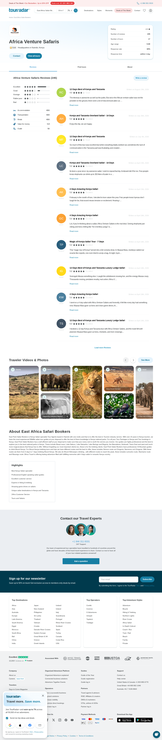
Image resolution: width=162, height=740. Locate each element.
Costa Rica (60, 640)
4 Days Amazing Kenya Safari (84, 189)
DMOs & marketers (88, 700)
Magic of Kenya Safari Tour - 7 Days (87, 241)
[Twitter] (53, 720)
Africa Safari (127, 623)
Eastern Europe (40, 633)
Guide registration (87, 679)
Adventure (126, 605)
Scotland (59, 626)
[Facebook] (47, 720)
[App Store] (125, 720)
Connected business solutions (56, 679)
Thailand (37, 619)
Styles (99, 10)
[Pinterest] (66, 720)
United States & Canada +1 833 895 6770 (132, 682)
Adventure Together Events (55, 682)
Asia (13, 609)
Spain (58, 629)
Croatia (36, 626)
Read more (74, 105)
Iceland (58, 605)
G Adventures (91, 612)
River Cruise (127, 619)
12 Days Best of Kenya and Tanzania (87, 89)
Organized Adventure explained (57, 675)
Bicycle (125, 609)
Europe (14, 616)
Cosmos (89, 609)
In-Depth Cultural (129, 626)
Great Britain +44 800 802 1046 (129, 685)
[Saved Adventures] (144, 10)
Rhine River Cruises (63, 623)
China (14, 640)
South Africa (16, 633)
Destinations (88, 10)
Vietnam (37, 623)
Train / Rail (127, 633)
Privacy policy (149, 586)
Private (125, 643)
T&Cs (138, 586)
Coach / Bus (127, 629)
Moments (108, 10)
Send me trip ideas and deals (22, 718)
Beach (125, 636)
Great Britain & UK (41, 636)
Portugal (59, 619)
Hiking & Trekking (129, 612)
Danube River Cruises (42, 629)
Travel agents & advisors (90, 693)
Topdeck (89, 619)
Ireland (58, 609)
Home (11, 17)
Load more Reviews (103, 348)
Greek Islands (39, 643)
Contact (137, 10)
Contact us (121, 675)
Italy (57, 612)
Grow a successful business (55, 693)
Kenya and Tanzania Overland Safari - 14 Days (92, 115)
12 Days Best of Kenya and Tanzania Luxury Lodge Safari (97, 268)
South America (17, 623)
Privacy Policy (62, 736)
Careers (16, 679)
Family (125, 640)
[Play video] (24, 392)
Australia (15, 612)
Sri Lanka (37, 616)
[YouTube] (72, 720)
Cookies (73, 736)
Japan (36, 605)
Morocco (15, 629)
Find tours (82, 67)
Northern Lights (128, 616)
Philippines (38, 612)
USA (57, 643)
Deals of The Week (123, 10)
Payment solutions (52, 696)
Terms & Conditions (85, 736)
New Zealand (39, 609)
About (129, 67)
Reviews (33, 67)
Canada (59, 636)
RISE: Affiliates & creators (90, 696)
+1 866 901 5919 (146, 3)
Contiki (89, 605)
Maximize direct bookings (54, 703)
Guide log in (85, 682)
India (14, 643)
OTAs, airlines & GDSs (89, 703)
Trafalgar (89, 623)
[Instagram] (59, 720)
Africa (14, 605)
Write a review (141, 78)
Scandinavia (60, 616)
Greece (36, 640)
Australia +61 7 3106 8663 (127, 689)
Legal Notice (49, 736)
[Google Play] (144, 720)
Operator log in (50, 707)
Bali (13, 636)
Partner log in (86, 707)
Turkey (58, 633)
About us (12, 675)
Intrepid (89, 616)
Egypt (14, 626)
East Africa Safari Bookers (22, 17)
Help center (121, 679)
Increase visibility (51, 700)
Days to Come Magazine (18, 689)
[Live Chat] (156, 734)
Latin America (17, 619)
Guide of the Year (87, 675)
